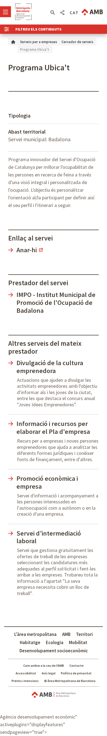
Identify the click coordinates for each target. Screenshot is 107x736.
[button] (52, 12)
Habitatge (30, 642)
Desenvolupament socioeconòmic (53, 651)
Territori (84, 634)
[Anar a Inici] (13, 42)
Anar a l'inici (23, 12)
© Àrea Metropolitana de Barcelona (69, 681)
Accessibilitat (26, 673)
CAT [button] (74, 12)
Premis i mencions (25, 681)
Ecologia (54, 642)
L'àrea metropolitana (35, 634)
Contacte (76, 665)
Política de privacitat (76, 673)
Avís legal (48, 673)
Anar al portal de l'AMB (92, 12)
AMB (66, 634)
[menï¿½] (5, 11)
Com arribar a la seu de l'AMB (43, 665)
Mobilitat (78, 642)
